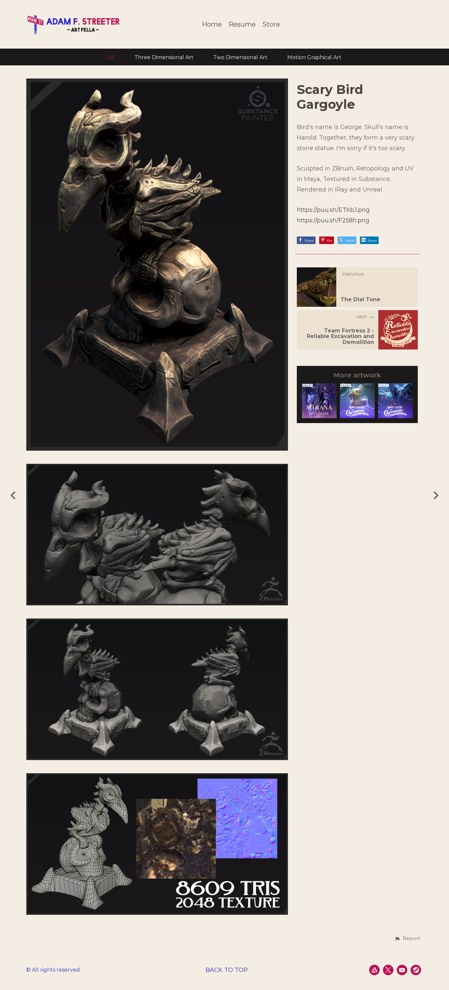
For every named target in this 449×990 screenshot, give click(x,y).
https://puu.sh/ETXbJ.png (333, 210)
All (111, 57)
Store (271, 24)
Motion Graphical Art (314, 57)
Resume (242, 24)
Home (212, 24)
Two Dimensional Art (240, 57)
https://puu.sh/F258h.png (333, 220)
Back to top (226, 970)
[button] (407, 938)
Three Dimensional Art (164, 57)
